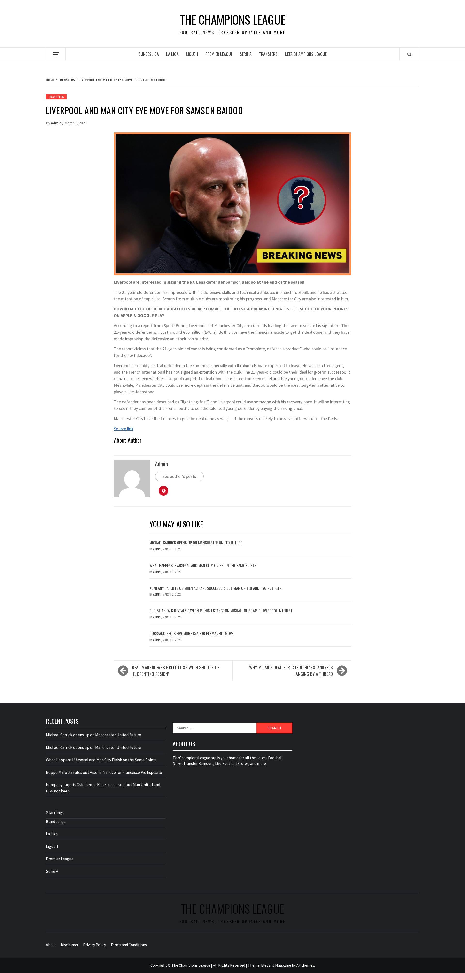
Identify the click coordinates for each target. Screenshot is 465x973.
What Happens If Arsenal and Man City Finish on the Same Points (202, 565)
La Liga (172, 54)
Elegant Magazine (276, 965)
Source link (123, 428)
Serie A (246, 54)
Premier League (218, 54)
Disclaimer (69, 944)
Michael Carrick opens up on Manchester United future (195, 543)
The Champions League (232, 19)
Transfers (268, 54)
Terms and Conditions (128, 944)
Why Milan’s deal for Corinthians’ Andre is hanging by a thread (291, 670)
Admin (56, 123)
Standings (55, 812)
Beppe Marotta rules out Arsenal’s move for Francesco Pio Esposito (104, 772)
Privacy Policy (94, 944)
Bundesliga (149, 54)
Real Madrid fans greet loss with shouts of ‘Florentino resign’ (175, 670)
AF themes (305, 965)
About (51, 944)
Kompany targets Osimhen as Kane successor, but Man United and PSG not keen (215, 588)
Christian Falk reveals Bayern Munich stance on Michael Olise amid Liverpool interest (220, 611)
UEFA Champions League (306, 54)
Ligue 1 (192, 54)
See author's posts (179, 476)
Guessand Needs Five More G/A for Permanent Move (191, 633)
